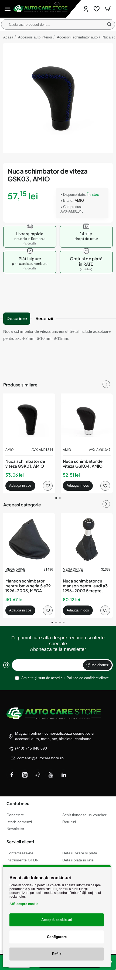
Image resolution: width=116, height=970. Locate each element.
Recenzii (44, 318)
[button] (20, 486)
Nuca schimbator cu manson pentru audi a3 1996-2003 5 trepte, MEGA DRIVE (85, 585)
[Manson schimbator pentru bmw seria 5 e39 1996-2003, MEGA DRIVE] (29, 539)
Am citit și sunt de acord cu (65, 678)
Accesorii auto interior (35, 37)
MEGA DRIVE (15, 569)
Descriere (16, 318)
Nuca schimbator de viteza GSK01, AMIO (25, 463)
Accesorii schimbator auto (77, 37)
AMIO (79, 200)
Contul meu (17, 803)
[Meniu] (7, 9)
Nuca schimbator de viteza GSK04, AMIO (83, 463)
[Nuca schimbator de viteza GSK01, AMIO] (29, 419)
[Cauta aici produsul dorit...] (109, 24)
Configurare (57, 937)
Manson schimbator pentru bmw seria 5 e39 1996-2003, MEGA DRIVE (28, 585)
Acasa (8, 37)
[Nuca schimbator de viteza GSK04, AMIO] (87, 419)
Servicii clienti (20, 841)
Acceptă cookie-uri (56, 920)
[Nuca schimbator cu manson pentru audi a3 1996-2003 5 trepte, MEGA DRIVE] (87, 539)
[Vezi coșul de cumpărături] (108, 9)
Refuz (57, 954)
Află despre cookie (23, 904)
